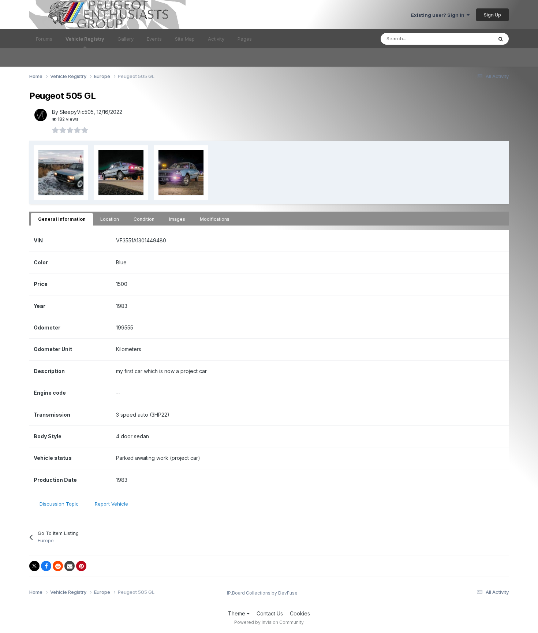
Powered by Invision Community (269, 622)
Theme (237, 613)
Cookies (300, 613)
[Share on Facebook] (46, 566)
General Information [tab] (62, 219)
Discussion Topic (59, 504)
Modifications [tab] (214, 219)
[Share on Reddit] (58, 566)
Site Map (185, 39)
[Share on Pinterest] (81, 566)
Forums (44, 39)
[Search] (501, 39)
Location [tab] (109, 219)
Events (154, 39)
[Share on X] (34, 566)
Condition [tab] (144, 219)
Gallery (125, 39)
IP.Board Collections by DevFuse (262, 593)
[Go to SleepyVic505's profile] (40, 115)
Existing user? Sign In (439, 15)
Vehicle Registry (85, 39)
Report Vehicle (111, 504)
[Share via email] (69, 566)
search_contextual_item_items (450, 38)
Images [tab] (177, 219)
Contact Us (270, 613)
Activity (216, 39)
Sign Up (492, 15)
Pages (245, 39)
